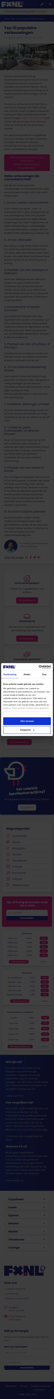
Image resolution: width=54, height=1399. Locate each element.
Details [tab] (27, 674)
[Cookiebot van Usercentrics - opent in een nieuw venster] (39, 667)
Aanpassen (25, 730)
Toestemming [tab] (9, 674)
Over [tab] (44, 674)
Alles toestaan (27, 721)
